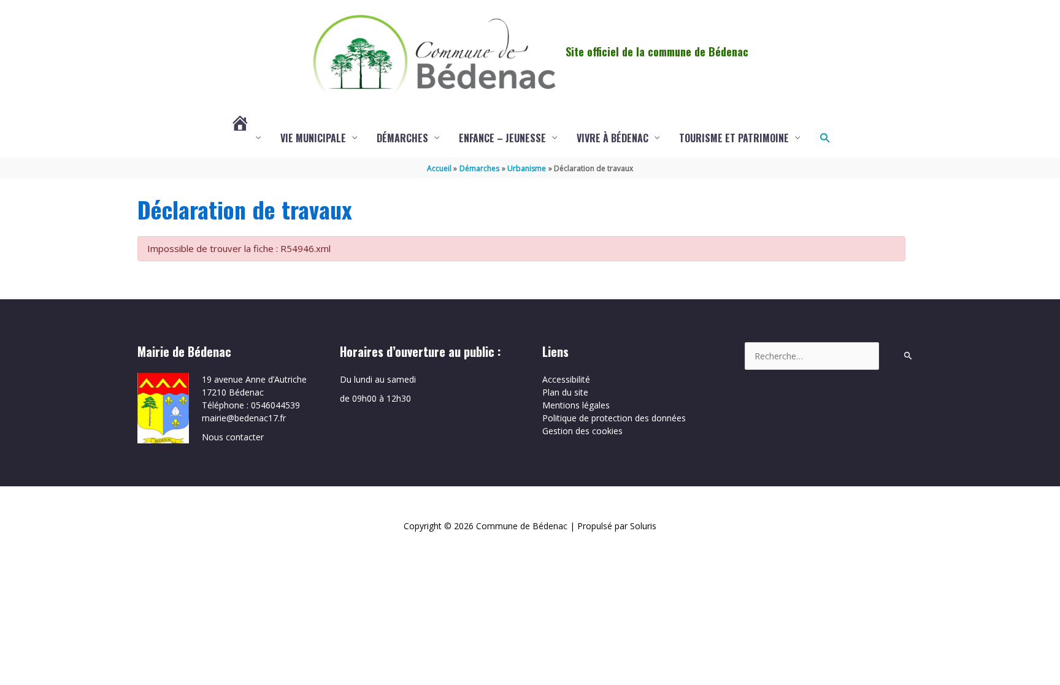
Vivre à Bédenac (612, 138)
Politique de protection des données (614, 418)
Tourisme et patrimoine (734, 138)
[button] (824, 137)
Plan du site (565, 392)
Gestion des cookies (582, 431)
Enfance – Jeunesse (502, 138)
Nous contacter (233, 437)
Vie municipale (313, 138)
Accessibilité (566, 379)
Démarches (402, 138)
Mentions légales (576, 405)
